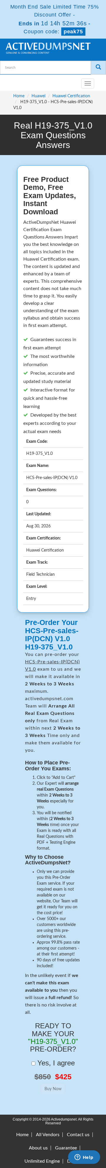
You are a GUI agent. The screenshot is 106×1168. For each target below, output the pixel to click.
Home (18, 96)
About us (38, 1148)
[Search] (98, 68)
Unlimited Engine (42, 1161)
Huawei (38, 96)
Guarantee (66, 1148)
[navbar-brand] (11, 81)
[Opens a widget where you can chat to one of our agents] (84, 1157)
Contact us (78, 1134)
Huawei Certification (71, 96)
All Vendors (47, 1134)
